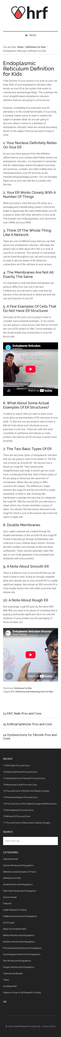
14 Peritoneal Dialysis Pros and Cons (20, 797)
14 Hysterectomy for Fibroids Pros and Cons (24, 778)
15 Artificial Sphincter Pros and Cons (27, 724)
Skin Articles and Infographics (17, 961)
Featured (7, 903)
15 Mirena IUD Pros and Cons (16, 816)
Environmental (10, 897)
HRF (30, 12)
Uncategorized (10, 986)
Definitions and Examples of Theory (19, 872)
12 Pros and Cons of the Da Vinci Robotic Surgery (26, 791)
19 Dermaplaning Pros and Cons (18, 810)
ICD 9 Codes (8, 922)
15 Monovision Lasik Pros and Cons (20, 785)
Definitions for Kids (23, 688)
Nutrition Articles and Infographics (19, 942)
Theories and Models (13, 973)
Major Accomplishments (14, 929)
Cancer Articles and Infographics (18, 865)
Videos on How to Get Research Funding (22, 992)
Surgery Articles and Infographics (18, 967)
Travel (6, 980)
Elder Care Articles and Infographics (19, 891)
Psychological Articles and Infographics (21, 954)
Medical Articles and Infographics (18, 935)
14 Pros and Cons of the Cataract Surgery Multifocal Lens (30, 804)
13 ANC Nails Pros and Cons (22, 713)
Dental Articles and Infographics (18, 884)
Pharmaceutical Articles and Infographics (22, 948)
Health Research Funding (14, 910)
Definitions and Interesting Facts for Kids (34, 691)
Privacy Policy (49, 1026)
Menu (32, 35)
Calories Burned (10, 859)
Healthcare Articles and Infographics (20, 916)
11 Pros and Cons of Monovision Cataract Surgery (26, 823)
